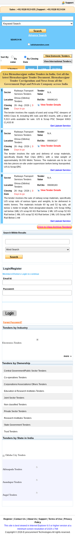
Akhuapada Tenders (12, 469)
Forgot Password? (12, 322)
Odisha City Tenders (15, 455)
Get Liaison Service (60, 126)
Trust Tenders (10, 431)
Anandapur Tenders (12, 482)
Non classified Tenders (15, 404)
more (66, 356)
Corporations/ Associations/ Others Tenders (25, 384)
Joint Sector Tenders (14, 398)
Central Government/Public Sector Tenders (25, 371)
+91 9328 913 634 (56, 9)
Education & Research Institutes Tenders (24, 391)
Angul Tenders (10, 494)
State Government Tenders (17, 425)
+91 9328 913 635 (26, 9)
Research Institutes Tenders (17, 418)
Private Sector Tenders (15, 411)
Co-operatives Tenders (15, 377)
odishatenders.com (40, 45)
